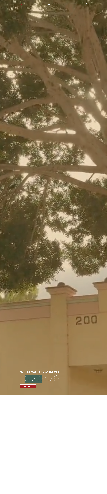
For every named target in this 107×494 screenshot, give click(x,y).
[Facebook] (86, 3)
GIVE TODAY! (28, 386)
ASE (66, 3)
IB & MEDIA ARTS (61, 3)
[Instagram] (84, 3)
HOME (49, 3)
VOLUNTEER (74, 3)
